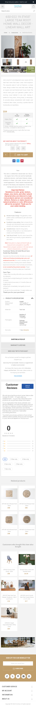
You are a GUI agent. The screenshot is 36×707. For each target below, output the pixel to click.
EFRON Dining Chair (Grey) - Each (9, 570)
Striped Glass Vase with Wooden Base (27, 570)
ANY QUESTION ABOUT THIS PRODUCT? (15, 141)
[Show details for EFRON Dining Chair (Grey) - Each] (9, 559)
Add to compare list (18, 148)
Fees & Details (18, 376)
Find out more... (11, 131)
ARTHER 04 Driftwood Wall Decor (9, 530)
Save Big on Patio (16, 2)
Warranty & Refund (18, 345)
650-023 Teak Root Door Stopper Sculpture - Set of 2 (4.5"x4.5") (9, 597)
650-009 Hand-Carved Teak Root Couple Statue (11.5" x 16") (27, 597)
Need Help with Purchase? (18, 351)
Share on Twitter (18, 160)
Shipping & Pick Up (18, 339)
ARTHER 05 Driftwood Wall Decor (26, 504)
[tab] (18, 339)
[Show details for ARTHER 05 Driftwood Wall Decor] (27, 494)
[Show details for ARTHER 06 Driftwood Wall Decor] (9, 494)
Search (34, 11)
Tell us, (29, 143)
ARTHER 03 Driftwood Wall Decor (26, 530)
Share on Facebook (14, 160)
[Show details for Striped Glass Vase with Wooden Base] (27, 559)
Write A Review (27, 386)
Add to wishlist (12, 148)
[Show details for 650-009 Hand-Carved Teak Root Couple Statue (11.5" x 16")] (27, 585)
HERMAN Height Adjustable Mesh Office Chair (9, 624)
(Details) (26, 330)
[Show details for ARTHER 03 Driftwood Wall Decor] (27, 519)
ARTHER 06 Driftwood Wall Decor (9, 504)
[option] (7, 62)
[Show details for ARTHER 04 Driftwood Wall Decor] (9, 519)
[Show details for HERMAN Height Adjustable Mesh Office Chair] (9, 613)
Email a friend (23, 148)
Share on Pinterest (22, 160)
